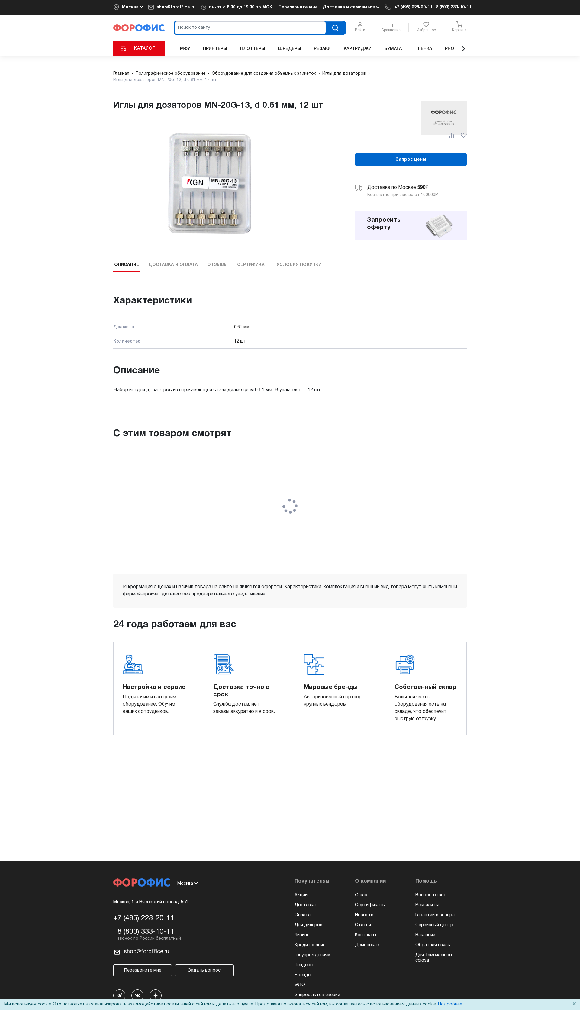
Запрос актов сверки (317, 995)
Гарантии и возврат (436, 915)
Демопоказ (367, 945)
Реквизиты (427, 905)
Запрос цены (410, 159)
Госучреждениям (312, 955)
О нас (361, 895)
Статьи (363, 925)
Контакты (365, 935)
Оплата (303, 915)
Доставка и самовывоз (349, 7)
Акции (301, 895)
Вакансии (425, 935)
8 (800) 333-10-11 (453, 7)
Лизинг (302, 935)
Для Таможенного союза (434, 957)
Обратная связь (432, 945)
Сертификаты (370, 905)
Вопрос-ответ (430, 895)
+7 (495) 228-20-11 (413, 7)
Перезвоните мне (298, 7)
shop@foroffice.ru (176, 7)
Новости (364, 915)
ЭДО (300, 985)
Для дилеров (308, 925)
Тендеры (304, 965)
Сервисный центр (434, 925)
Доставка (305, 905)
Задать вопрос (204, 970)
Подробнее (450, 1004)
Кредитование (310, 945)
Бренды (303, 975)
